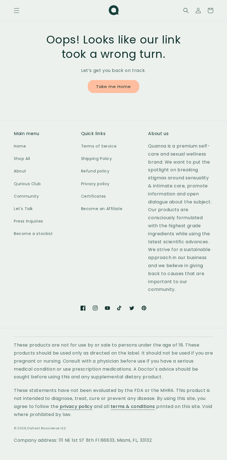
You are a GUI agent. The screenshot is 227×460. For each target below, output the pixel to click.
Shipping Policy (96, 158)
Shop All (22, 158)
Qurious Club (27, 184)
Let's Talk (23, 208)
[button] (17, 10)
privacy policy (75, 406)
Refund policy (95, 171)
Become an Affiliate (102, 208)
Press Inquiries (28, 221)
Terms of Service (99, 146)
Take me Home (113, 86)
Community (26, 196)
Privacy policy (95, 184)
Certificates (93, 196)
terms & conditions (133, 406)
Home (20, 146)
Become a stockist (33, 233)
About (20, 171)
